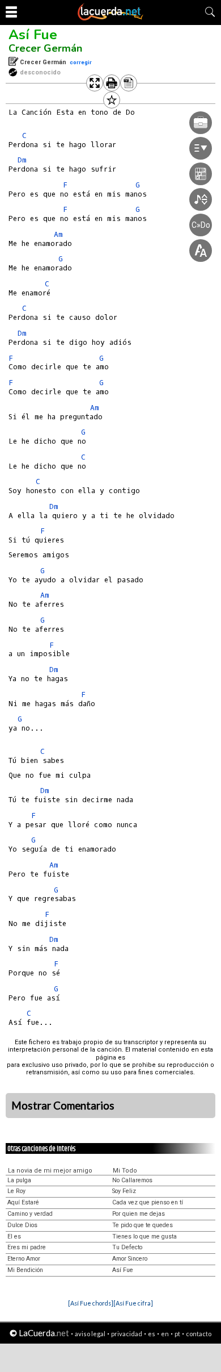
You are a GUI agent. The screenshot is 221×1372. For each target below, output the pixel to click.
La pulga (19, 1180)
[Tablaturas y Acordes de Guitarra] (110, 18)
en (165, 1333)
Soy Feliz (124, 1191)
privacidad (126, 1333)
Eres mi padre (26, 1247)
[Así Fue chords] (90, 1303)
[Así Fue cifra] (133, 1303)
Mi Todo (125, 1170)
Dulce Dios (22, 1225)
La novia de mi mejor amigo (50, 1170)
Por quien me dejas (138, 1213)
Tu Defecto (127, 1247)
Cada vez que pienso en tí (147, 1202)
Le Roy (16, 1191)
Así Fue (32, 35)
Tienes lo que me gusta (144, 1236)
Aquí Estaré (23, 1202)
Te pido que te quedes (142, 1225)
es (151, 1333)
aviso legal (90, 1333)
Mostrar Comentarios (62, 1105)
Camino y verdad (30, 1213)
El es (14, 1236)
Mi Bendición (25, 1270)
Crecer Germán (45, 48)
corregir (81, 62)
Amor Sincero (129, 1258)
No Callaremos (132, 1180)
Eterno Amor (23, 1258)
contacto (198, 1333)
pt (177, 1333)
